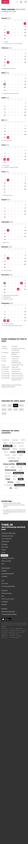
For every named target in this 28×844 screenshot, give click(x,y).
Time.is (5, 2)
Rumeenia (8, 473)
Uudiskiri (4, 576)
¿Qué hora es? (5, 630)
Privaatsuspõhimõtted (8, 614)
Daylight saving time (9, 93)
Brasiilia (8, 446)
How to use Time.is (7, 599)
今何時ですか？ (5, 635)
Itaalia (12, 452)
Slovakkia (7, 476)
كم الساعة (23, 630)
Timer (3, 552)
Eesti (14, 446)
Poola (13, 467)
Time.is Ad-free (6, 593)
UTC (2, 581)
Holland (14, 449)
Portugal (19, 467)
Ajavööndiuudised (7, 573)
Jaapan (21, 452)
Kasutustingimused (8, 611)
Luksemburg (11, 458)
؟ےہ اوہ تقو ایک (4, 637)
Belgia (5, 443)
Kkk (2, 596)
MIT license (11, 387)
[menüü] (25, 2)
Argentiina (5, 440)
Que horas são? (20, 632)
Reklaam (4, 609)
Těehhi (14, 479)
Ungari (18, 482)
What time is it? (5, 628)
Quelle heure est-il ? (15, 630)
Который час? (12, 632)
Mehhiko (21, 464)
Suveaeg (4, 544)
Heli (2, 564)
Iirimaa (6, 452)
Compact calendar (7, 558)
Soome (15, 476)
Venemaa (19, 485)
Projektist (4, 602)
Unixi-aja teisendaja (8, 586)
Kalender (4, 555)
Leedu (21, 455)
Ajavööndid (5, 541)
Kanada (7, 455)
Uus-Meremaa (8, 485)
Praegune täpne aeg (8, 533)
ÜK (11, 488)
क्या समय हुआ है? (19, 628)
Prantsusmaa (10, 470)
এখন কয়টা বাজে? (4, 632)
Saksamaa (18, 473)
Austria (23, 440)
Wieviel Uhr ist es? (14, 634)
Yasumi (13, 385)
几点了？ (13, 628)
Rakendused (5, 568)
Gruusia (21, 446)
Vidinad (4, 571)
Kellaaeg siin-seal (7, 536)
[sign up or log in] (21, 2)
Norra (6, 467)
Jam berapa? (4, 634)
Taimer (3, 550)
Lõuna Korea (14, 461)
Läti (19, 458)
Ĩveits (16, 488)
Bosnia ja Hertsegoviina (17, 443)
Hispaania (6, 449)
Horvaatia (22, 449)
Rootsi (20, 470)
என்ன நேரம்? (19, 635)
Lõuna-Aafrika (9, 464)
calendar (13, 10)
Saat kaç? (12, 635)
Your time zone (6, 539)
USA (14, 11)
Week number (6, 561)
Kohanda (4, 590)
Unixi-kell (4, 583)
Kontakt (4, 604)
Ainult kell (4, 547)
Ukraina (10, 482)
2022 (9, 18)
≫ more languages (14, 637)
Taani (21, 476)
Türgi (7, 479)
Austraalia (15, 440)
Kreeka (14, 455)
